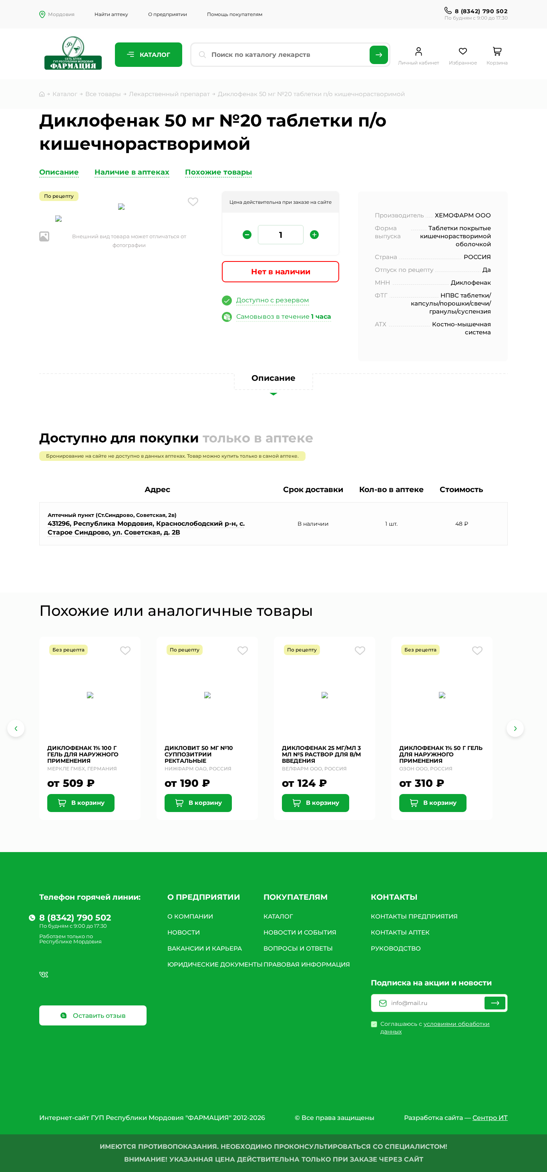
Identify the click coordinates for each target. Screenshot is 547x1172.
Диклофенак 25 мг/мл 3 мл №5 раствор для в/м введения (321, 754)
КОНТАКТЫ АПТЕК (400, 932)
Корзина (497, 63)
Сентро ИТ (490, 1118)
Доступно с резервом (272, 300)
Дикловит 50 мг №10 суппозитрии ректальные (199, 754)
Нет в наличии (280, 271)
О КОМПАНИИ (190, 916)
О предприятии (167, 14)
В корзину (87, 802)
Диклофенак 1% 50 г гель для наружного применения (441, 754)
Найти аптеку (111, 14)
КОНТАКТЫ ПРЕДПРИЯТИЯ (414, 916)
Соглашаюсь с (435, 1027)
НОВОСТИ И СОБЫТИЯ (299, 932)
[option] (121, 207)
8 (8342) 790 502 (481, 11)
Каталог (154, 54)
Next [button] (515, 728)
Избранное (463, 63)
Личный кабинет (418, 63)
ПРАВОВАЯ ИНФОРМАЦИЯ (306, 964)
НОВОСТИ (183, 932)
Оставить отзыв (98, 1015)
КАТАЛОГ (278, 916)
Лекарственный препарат (169, 94)
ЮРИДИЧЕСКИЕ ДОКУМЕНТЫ (215, 964)
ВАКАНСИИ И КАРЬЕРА (204, 948)
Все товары (103, 94)
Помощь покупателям (234, 14)
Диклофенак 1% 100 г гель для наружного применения (83, 754)
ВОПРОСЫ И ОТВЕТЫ (298, 948)
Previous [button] (15, 728)
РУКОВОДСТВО (396, 948)
